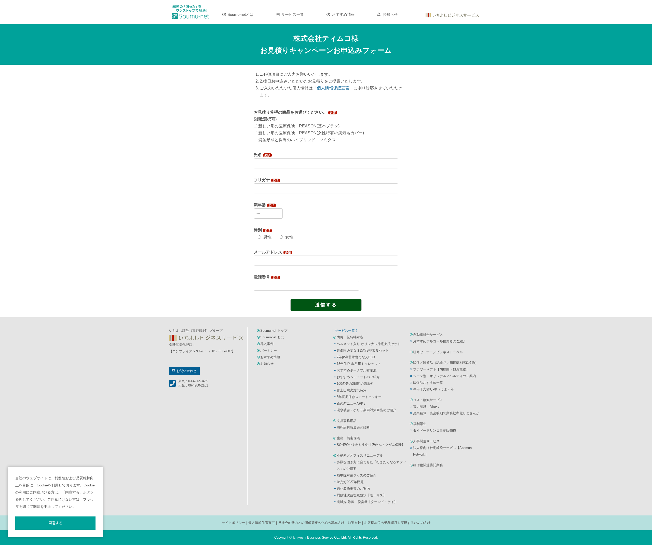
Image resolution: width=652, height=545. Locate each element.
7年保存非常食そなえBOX (356, 357)
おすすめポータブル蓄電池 (356, 370)
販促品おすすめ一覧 (428, 382)
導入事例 (267, 344)
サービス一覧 (292, 14)
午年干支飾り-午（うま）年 (433, 389)
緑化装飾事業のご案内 (353, 488)
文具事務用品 (347, 421)
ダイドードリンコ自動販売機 (434, 430)
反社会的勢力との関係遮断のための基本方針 (311, 523)
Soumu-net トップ (273, 331)
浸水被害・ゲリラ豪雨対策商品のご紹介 (366, 410)
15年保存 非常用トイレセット (359, 364)
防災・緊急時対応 (350, 337)
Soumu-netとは (240, 14)
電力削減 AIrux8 (426, 406)
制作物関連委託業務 (428, 465)
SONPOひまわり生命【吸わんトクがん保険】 (371, 445)
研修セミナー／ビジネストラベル (438, 352)
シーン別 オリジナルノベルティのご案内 (444, 376)
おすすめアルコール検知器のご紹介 (439, 341)
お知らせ (390, 14)
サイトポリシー (233, 523)
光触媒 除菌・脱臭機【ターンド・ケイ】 (367, 502)
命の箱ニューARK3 (351, 403)
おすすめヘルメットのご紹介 (358, 377)
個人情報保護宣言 (261, 523)
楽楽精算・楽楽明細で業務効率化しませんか (446, 413)
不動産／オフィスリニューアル (360, 455)
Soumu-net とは (272, 337)
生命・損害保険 (348, 438)
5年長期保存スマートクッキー (359, 397)
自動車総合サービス (428, 335)
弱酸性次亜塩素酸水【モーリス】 (361, 495)
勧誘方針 (354, 523)
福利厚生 (419, 424)
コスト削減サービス (428, 400)
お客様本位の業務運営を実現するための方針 (397, 523)
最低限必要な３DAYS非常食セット (363, 350)
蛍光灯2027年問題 (350, 482)
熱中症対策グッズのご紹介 (356, 475)
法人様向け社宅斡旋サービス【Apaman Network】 (442, 451)
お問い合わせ (186, 371)
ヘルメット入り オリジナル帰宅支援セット (369, 344)
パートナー (268, 350)
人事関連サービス (426, 441)
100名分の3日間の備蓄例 (355, 384)
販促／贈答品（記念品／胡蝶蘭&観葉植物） (445, 363)
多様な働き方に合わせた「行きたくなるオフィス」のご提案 (371, 465)
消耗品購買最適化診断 (353, 427)
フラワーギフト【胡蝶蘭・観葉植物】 (441, 369)
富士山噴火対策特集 (351, 390)
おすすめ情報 (343, 14)
